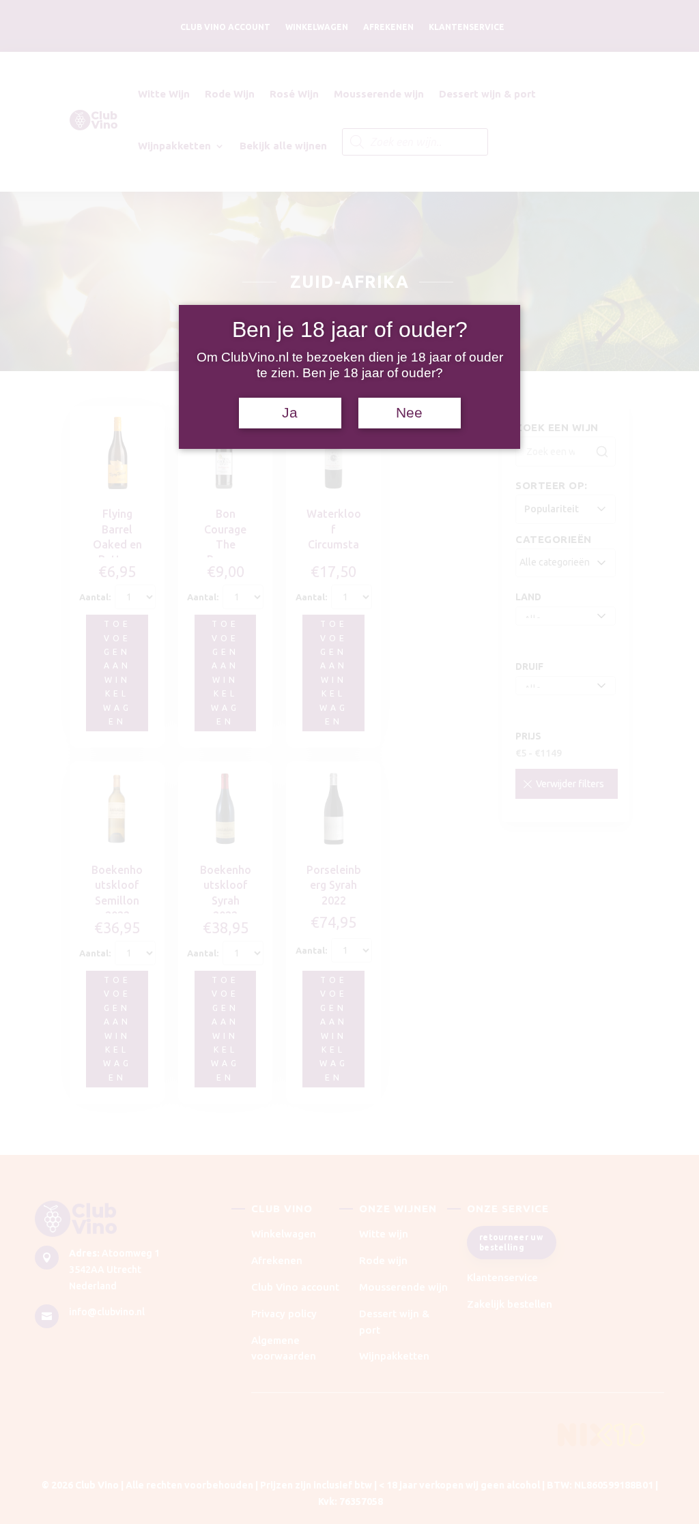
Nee (409, 413)
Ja (290, 413)
